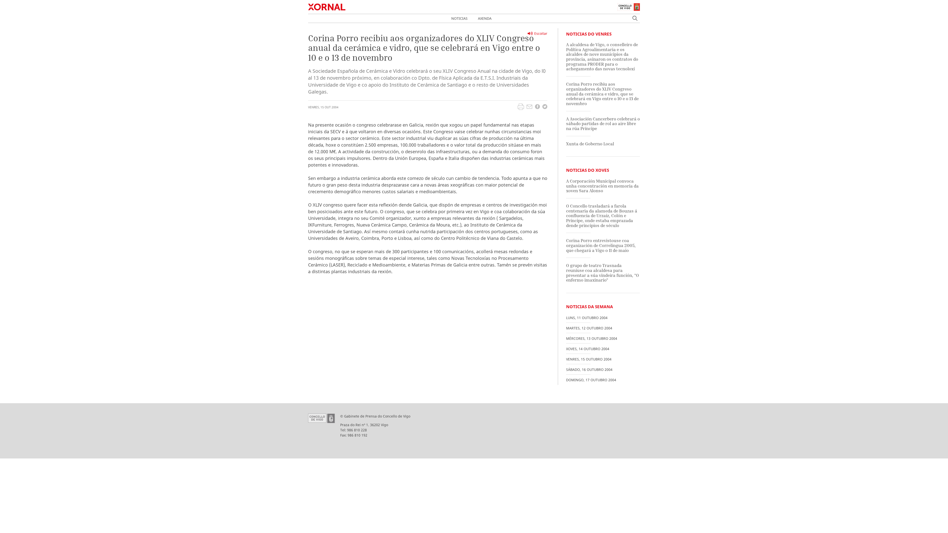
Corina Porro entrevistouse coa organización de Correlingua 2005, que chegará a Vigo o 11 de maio (601, 245)
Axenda (485, 18)
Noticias (459, 18)
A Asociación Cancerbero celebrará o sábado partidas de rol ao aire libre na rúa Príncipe (603, 123)
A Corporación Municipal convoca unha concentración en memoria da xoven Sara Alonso (602, 185)
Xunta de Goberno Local (590, 143)
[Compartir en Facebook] (537, 107)
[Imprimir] (520, 107)
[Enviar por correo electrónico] (529, 107)
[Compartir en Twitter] (544, 107)
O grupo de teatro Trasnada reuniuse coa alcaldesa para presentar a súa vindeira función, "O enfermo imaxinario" (602, 273)
